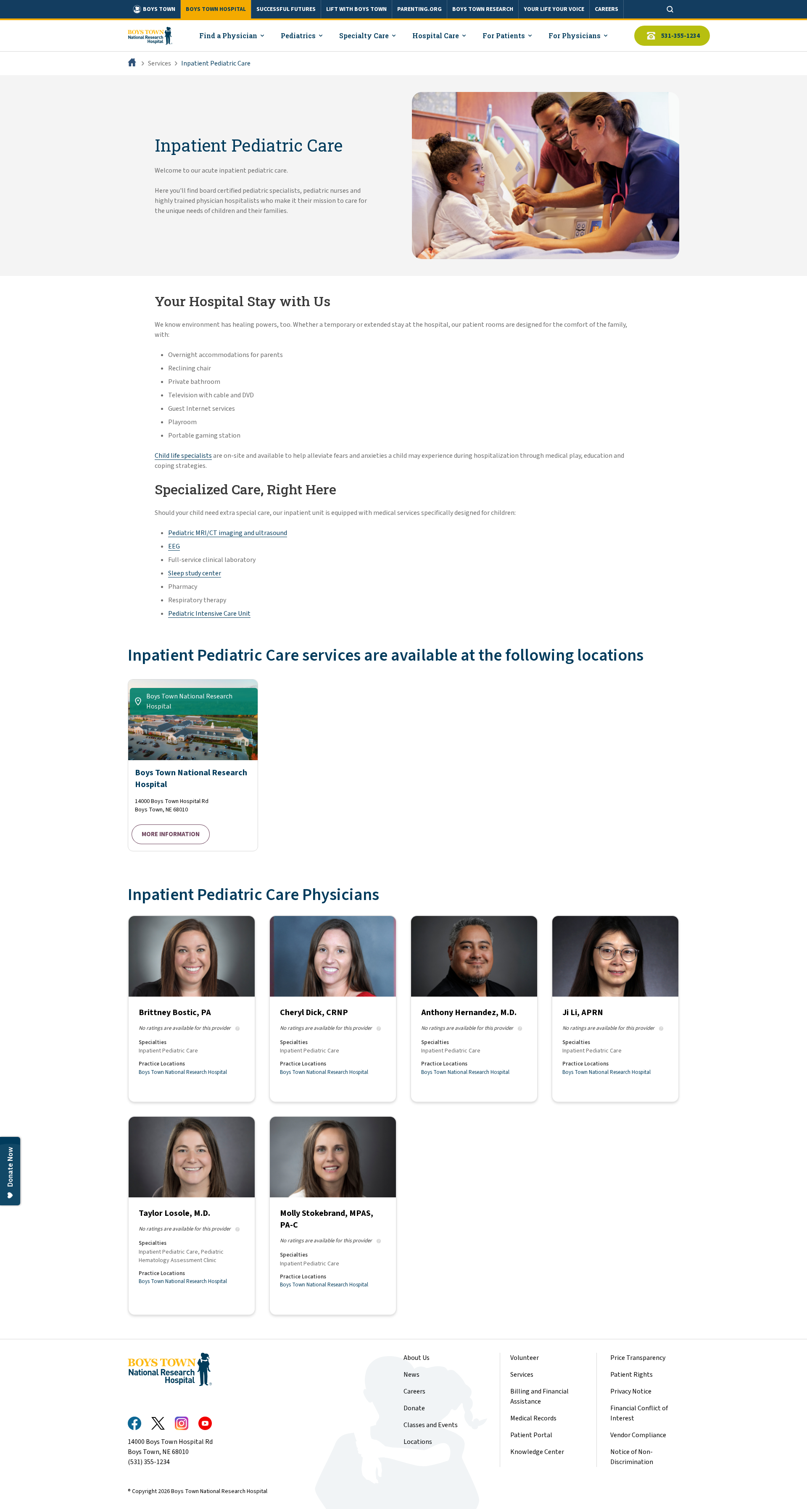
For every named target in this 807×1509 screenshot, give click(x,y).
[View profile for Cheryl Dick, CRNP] (333, 1009)
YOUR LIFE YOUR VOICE (554, 9)
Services (159, 63)
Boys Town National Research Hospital (183, 1072)
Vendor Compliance (638, 1435)
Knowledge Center (537, 1452)
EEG (174, 546)
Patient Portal (531, 1435)
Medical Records (533, 1418)
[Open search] (670, 9)
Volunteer (524, 1357)
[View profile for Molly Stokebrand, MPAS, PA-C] (333, 1216)
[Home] (133, 63)
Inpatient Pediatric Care (216, 63)
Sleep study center (194, 573)
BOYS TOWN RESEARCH (482, 9)
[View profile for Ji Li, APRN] (615, 1009)
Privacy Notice (630, 1391)
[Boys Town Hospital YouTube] (205, 1423)
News (411, 1374)
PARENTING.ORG (419, 9)
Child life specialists (183, 455)
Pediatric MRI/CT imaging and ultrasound (227, 533)
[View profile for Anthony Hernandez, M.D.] (474, 1009)
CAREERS (606, 9)
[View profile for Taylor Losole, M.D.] (192, 1216)
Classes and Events (431, 1425)
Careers (414, 1391)
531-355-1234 (680, 35)
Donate (414, 1408)
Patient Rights (631, 1374)
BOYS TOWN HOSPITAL (216, 9)
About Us (417, 1357)
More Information (171, 834)
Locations (418, 1441)
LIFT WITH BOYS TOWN (356, 9)
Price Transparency (637, 1357)
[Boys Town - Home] (150, 36)
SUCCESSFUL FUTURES (286, 9)
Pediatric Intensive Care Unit (209, 613)
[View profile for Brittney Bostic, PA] (192, 1009)
